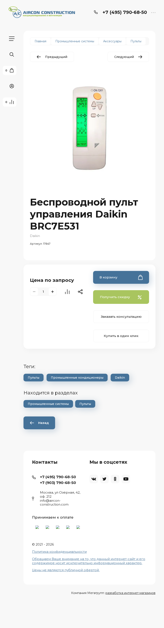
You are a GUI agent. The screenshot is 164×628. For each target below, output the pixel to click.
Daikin (35, 236)
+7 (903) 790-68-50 (58, 483)
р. (140, 563)
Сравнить (67, 291)
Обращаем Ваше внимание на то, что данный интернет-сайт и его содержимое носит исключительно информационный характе (88, 561)
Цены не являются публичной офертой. (66, 570)
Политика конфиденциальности (59, 552)
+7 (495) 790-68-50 (124, 12)
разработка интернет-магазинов (130, 593)
